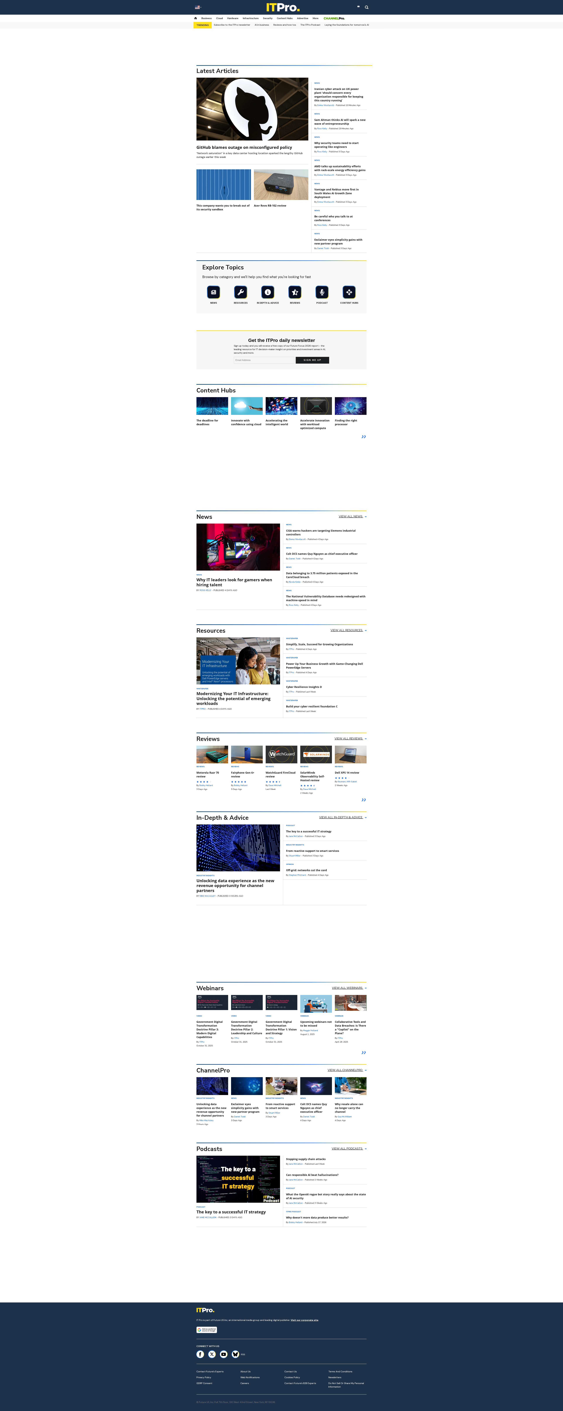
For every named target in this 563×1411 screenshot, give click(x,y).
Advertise (302, 18)
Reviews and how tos (284, 24)
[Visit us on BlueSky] (234, 1354)
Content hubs (285, 18)
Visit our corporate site (304, 1320)
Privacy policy (203, 1377)
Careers (244, 1383)
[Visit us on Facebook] (200, 1354)
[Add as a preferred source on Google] (206, 1330)
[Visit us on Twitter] (212, 1354)
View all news (351, 516)
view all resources (347, 630)
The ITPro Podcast (310, 24)
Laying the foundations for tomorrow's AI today (350, 24)
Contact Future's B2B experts (300, 1383)
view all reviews (349, 739)
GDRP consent (204, 1383)
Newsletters (334, 1377)
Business (206, 18)
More (315, 18)
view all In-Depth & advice (341, 817)
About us (245, 1371)
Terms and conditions (340, 1371)
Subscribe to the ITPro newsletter (232, 24)
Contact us (290, 1371)
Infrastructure (251, 18)
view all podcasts (347, 1149)
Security (267, 18)
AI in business (262, 24)
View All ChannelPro (345, 1070)
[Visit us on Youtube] (223, 1354)
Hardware (232, 18)
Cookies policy (292, 1377)
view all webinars (347, 988)
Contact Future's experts (210, 1371)
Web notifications (250, 1377)
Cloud (219, 18)
